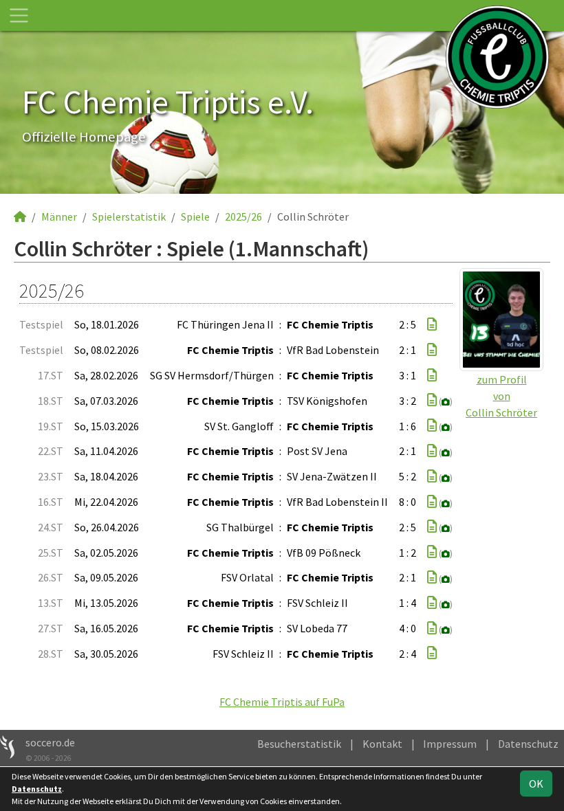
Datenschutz (528, 744)
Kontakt (382, 744)
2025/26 (243, 216)
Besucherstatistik (299, 744)
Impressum (450, 744)
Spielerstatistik (129, 216)
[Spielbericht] (432, 324)
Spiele (195, 216)
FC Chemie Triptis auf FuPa (282, 702)
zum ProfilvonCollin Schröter (501, 396)
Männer (59, 216)
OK (536, 783)
